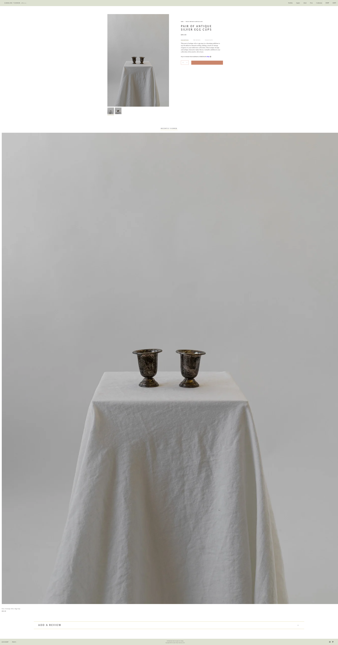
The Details (197, 40)
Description (185, 40)
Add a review (49, 625)
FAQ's (14, 642)
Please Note (209, 40)
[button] (327, 3)
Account (5, 642)
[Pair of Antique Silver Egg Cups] (110, 111)
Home (182, 21)
